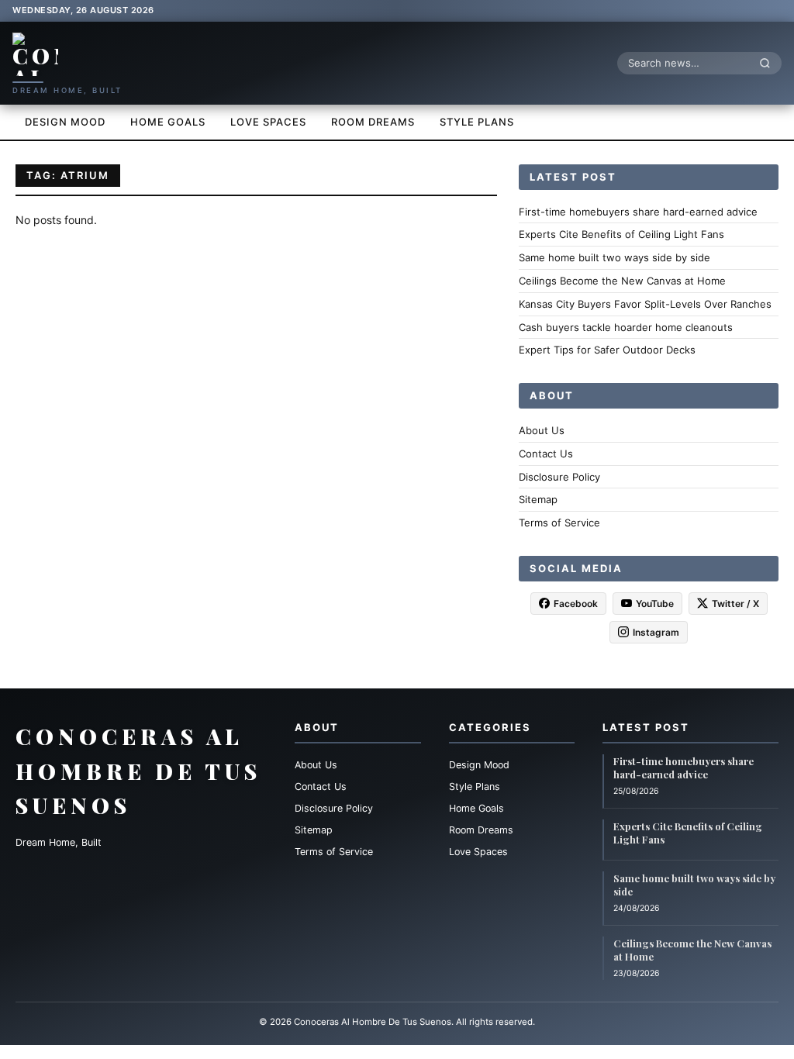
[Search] (769, 63)
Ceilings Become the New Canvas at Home (622, 280)
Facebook (576, 603)
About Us (541, 430)
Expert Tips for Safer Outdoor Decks (607, 349)
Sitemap (538, 499)
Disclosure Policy (559, 477)
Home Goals (167, 122)
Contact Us (546, 453)
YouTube (655, 603)
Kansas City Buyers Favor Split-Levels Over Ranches (645, 304)
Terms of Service (559, 522)
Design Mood (65, 122)
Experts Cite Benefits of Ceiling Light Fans (621, 234)
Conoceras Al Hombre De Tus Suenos (138, 771)
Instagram (656, 632)
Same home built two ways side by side (614, 257)
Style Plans (477, 122)
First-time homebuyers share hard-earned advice (638, 211)
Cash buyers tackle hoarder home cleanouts (626, 327)
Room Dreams (373, 122)
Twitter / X (735, 603)
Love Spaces (268, 122)
